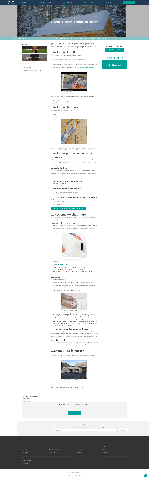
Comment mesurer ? (52, 455)
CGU (50, 457)
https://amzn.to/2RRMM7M (63, 264)
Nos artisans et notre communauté (55, 449)
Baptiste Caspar (71, 25)
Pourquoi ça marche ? (53, 446)
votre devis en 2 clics (26, 401)
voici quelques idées (90, 383)
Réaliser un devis (114, 49)
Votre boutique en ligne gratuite (81, 444)
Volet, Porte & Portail (90, 38)
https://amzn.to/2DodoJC (62, 263)
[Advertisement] (114, 80)
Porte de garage (90, 2)
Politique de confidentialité (27, 460)
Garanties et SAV (52, 452)
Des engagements (79, 452)
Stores (109, 2)
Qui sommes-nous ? (25, 444)
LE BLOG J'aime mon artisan (19, 38)
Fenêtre (25, 2)
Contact (23, 457)
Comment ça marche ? (53, 444)
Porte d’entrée (69, 2)
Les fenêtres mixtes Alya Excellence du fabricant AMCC (32, 70)
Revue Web (74, 17)
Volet (103, 457)
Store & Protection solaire (76, 38)
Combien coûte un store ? (26, 67)
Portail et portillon (47, 2)
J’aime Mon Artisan (102, 38)
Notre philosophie (25, 446)
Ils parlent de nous (25, 452)
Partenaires (24, 455)
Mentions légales (25, 463)
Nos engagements (25, 449)
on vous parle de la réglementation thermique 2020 (81, 210)
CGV (76, 455)
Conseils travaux (63, 38)
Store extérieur (105, 455)
